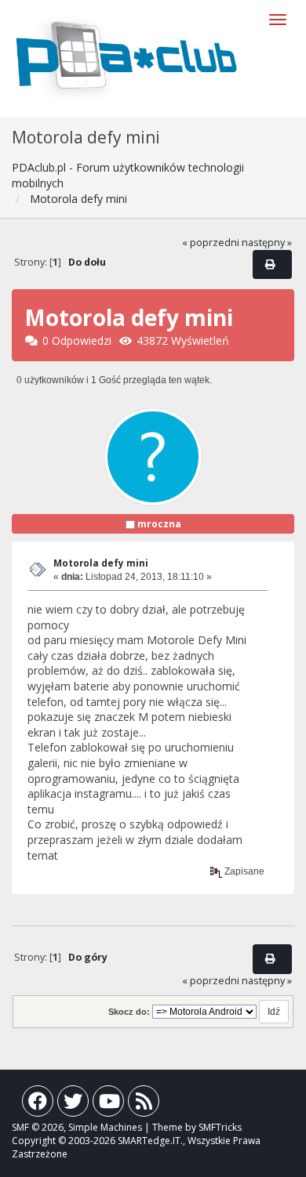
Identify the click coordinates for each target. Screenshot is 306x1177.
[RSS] (143, 1104)
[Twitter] (73, 1104)
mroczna (159, 524)
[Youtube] (108, 1104)
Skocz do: (129, 1011)
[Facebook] (37, 1104)
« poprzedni (210, 242)
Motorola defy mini (100, 563)
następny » (267, 242)
